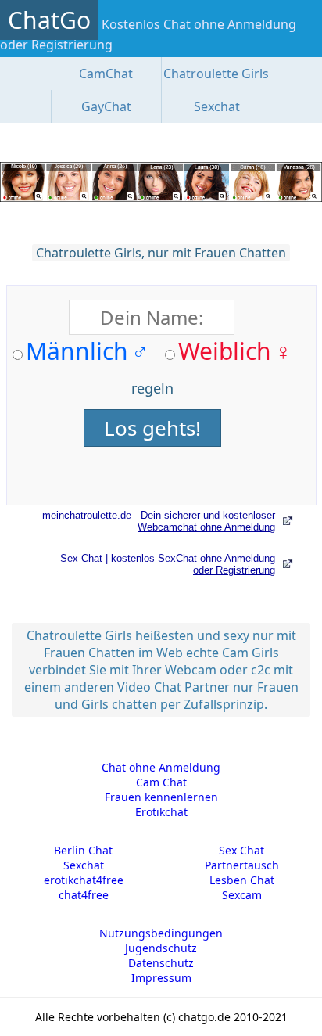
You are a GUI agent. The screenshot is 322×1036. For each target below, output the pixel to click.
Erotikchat (161, 811)
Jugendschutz (161, 948)
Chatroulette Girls (216, 73)
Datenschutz (161, 962)
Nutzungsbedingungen (161, 933)
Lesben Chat (241, 879)
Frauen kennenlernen (161, 797)
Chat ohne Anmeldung (161, 767)
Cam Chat (161, 782)
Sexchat (217, 106)
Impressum (161, 977)
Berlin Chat (83, 850)
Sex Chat (241, 850)
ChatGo (49, 20)
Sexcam (242, 894)
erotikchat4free (83, 879)
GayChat (106, 106)
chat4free (84, 894)
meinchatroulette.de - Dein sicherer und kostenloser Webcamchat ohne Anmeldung (158, 521)
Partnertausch (242, 865)
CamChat (106, 73)
